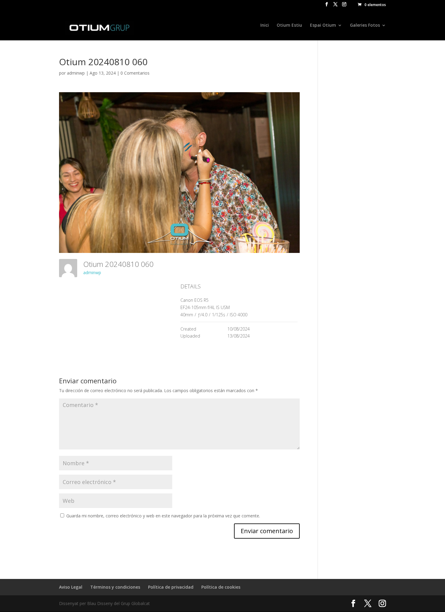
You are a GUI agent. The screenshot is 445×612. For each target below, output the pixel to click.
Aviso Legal (70, 587)
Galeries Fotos (365, 25)
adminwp (76, 73)
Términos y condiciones (115, 587)
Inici (264, 25)
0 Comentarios (135, 73)
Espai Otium (323, 25)
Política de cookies (220, 587)
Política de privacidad (170, 587)
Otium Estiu (289, 25)
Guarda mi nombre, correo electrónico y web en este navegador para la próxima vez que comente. (163, 516)
